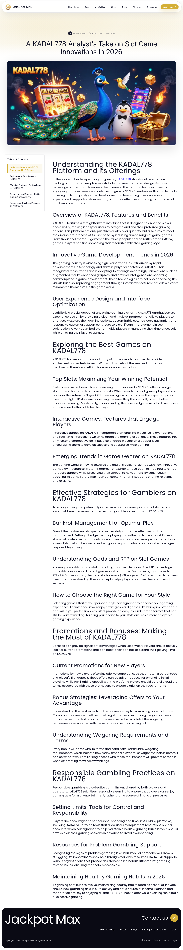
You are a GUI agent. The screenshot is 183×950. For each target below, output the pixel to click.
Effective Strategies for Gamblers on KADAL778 (25, 186)
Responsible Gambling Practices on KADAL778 (25, 204)
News (123, 929)
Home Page (107, 929)
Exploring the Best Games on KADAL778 (23, 177)
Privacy (156, 940)
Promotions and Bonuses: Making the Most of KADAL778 (25, 195)
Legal (174, 940)
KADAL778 (124, 179)
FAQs (134, 929)
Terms (166, 940)
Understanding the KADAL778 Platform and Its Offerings (24, 168)
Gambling (110, 33)
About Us (145, 940)
